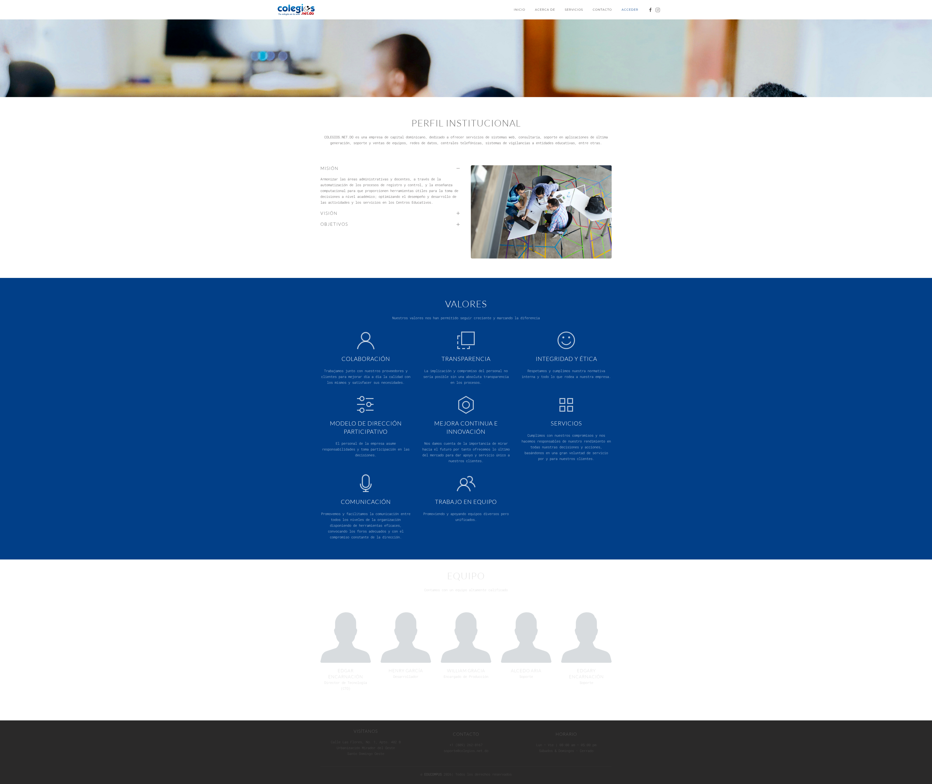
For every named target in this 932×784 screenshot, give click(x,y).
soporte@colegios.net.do (466, 752)
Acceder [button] (630, 9)
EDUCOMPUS (433, 776)
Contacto (602, 9)
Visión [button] (329, 213)
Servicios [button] (574, 9)
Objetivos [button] (334, 224)
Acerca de (545, 9)
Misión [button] (329, 168)
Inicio (519, 9)
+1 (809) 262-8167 (466, 746)
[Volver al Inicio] (297, 9)
